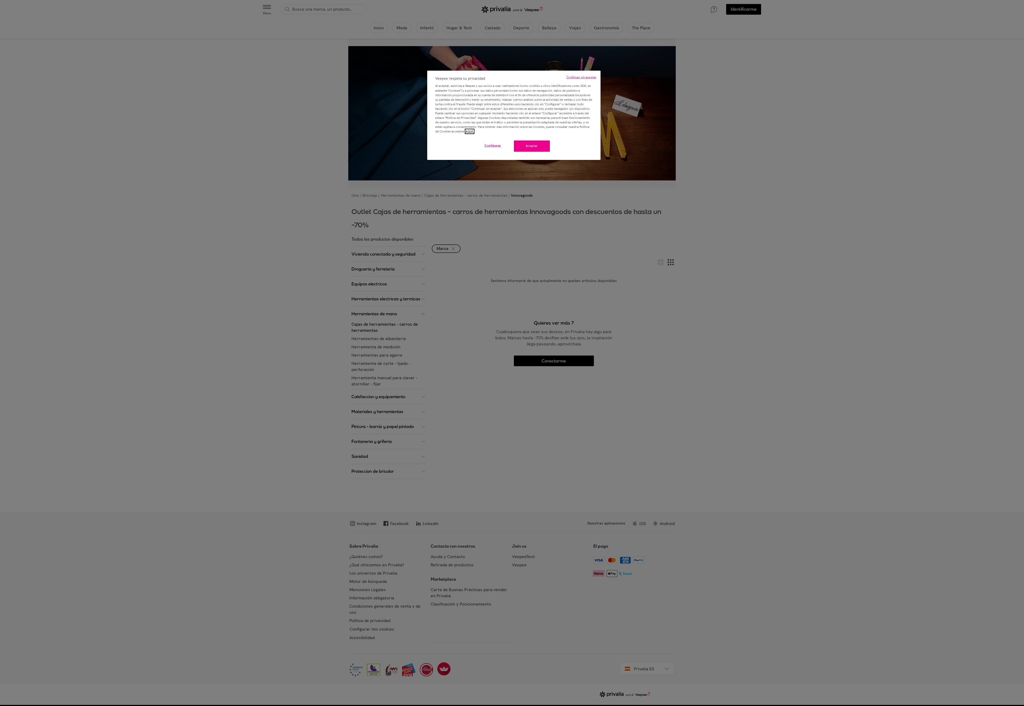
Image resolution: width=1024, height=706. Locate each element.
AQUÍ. (470, 131)
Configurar (493, 145)
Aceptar (532, 146)
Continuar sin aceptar (581, 77)
